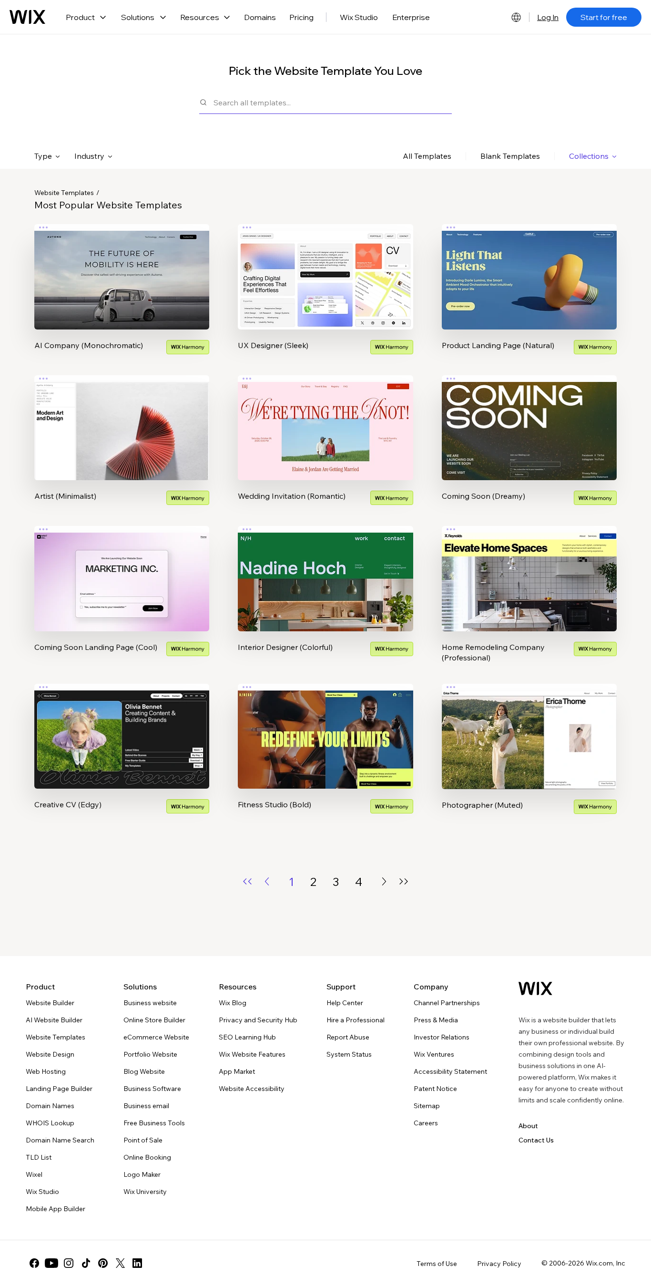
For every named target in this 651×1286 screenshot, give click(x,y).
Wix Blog (232, 1002)
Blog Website (144, 1071)
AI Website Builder (54, 1020)
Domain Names (50, 1105)
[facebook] (34, 1263)
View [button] (122, 295)
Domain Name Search (60, 1140)
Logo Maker (142, 1174)
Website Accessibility (252, 1088)
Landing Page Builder (59, 1088)
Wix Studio (359, 17)
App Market (237, 1071)
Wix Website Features (252, 1054)
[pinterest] (103, 1263)
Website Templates (64, 192)
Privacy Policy (499, 1263)
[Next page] (384, 881)
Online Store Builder (154, 1020)
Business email (146, 1105)
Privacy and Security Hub (258, 1020)
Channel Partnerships (447, 1002)
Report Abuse (347, 1037)
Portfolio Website (150, 1054)
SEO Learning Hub (247, 1037)
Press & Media (436, 1020)
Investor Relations (441, 1037)
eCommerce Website (156, 1037)
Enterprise (411, 17)
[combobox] (333, 102)
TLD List (38, 1157)
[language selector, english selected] (516, 17)
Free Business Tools (154, 1123)
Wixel (34, 1174)
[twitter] (120, 1263)
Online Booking (147, 1157)
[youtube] (51, 1263)
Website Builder (50, 1002)
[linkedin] (137, 1263)
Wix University (145, 1191)
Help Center (344, 1002)
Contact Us (536, 1140)
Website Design (50, 1054)
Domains (260, 17)
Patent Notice (435, 1088)
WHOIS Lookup (50, 1123)
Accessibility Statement (450, 1071)
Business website (150, 1002)
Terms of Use (437, 1263)
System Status (349, 1054)
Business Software (152, 1088)
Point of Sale (143, 1140)
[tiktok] (85, 1263)
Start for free (603, 17)
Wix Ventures (434, 1054)
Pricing (301, 17)
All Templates (427, 156)
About (528, 1125)
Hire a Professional (355, 1020)
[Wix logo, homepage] (27, 17)
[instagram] (68, 1263)
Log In (548, 17)
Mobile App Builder (55, 1208)
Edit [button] (122, 268)
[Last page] (403, 881)
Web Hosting (46, 1071)
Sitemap (427, 1105)
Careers (426, 1123)
